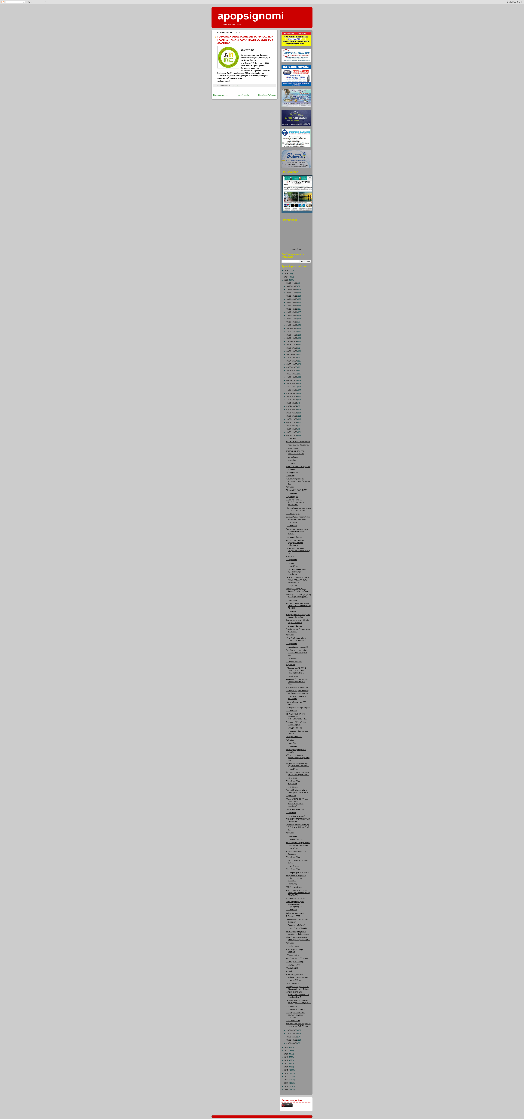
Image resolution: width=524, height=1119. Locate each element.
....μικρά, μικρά (292, 448)
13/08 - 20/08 (291, 348)
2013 (286, 1077)
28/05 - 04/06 (291, 384)
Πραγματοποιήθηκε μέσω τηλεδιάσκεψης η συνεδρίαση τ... (296, 571)
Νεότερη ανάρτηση (220, 95)
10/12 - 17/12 (291, 293)
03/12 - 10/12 (291, 296)
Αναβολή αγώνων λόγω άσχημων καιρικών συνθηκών (295, 1015)
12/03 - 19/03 (291, 419)
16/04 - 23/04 (291, 403)
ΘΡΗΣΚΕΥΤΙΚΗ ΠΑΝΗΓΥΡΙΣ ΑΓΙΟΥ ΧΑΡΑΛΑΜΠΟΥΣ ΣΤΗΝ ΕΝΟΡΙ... (297, 580)
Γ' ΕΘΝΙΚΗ (290, 476)
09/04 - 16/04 (291, 406)
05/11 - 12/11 (291, 309)
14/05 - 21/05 (291, 390)
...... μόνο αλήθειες (293, 980)
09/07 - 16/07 (291, 364)
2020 (286, 1054)
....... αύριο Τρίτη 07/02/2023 (297, 873)
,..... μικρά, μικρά (293, 514)
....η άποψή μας (292, 497)
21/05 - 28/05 (291, 387)
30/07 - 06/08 (291, 354)
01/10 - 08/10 (291, 325)
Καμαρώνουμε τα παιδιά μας (297, 687)
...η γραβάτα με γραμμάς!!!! (297, 647)
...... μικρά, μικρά (293, 787)
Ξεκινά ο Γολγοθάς (293, 983)
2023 (286, 280)
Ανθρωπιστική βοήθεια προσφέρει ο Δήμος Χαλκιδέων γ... (295, 542)
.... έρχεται (290, 563)
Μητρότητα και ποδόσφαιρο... (297, 958)
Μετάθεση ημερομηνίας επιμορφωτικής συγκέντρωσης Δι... (295, 904)
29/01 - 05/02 (291, 1030)
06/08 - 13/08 (291, 351)
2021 (286, 1051)
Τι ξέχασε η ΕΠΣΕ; (293, 916)
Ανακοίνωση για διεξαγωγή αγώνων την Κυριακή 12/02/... (297, 531)
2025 (286, 274)
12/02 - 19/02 (291, 432)
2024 (286, 277)
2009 (286, 1090)
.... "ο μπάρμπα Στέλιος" (295, 816)
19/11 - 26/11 (291, 303)
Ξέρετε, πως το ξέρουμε (295, 809)
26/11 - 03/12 (291, 299)
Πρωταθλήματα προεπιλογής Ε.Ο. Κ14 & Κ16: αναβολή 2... (297, 827)
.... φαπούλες (291, 743)
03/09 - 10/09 (291, 338)
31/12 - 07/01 (291, 283)
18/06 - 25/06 (291, 374)
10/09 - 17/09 (291, 335)
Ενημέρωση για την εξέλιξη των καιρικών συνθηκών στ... (296, 652)
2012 (286, 1080)
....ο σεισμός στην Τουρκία (296, 928)
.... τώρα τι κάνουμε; (294, 662)
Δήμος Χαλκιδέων (293, 857)
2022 (286, 1047)
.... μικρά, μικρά (292, 676)
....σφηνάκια (291, 438)
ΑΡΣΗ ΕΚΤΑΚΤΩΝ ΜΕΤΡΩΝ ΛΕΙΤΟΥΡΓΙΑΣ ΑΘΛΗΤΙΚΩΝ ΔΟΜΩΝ (298, 605)
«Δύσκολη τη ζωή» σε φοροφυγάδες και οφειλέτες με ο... (297, 757)
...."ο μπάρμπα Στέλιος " (295, 925)
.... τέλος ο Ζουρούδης (294, 962)
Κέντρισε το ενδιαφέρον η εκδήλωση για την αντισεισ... (296, 878)
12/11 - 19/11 (291, 306)
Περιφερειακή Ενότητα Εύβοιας (298, 708)
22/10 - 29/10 (291, 315)
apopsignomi (251, 16)
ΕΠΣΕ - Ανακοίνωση (294, 887)
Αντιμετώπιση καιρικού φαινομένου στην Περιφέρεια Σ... (298, 481)
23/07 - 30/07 (291, 358)
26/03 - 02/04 (291, 413)
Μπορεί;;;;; (290, 971)
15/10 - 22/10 (291, 319)
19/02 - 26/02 (291, 429)
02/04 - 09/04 (291, 410)
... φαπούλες (291, 796)
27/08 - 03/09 (291, 341)
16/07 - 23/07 (291, 361)
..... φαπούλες (291, 523)
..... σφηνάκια (291, 493)
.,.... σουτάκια (291, 526)
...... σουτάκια (291, 711)
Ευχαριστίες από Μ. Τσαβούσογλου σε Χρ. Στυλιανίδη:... (296, 502)
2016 (286, 1067)
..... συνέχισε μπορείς (294, 839)
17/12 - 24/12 (291, 289)
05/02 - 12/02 (291, 435)
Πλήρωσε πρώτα (292, 955)
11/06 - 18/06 (291, 377)
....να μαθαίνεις (292, 457)
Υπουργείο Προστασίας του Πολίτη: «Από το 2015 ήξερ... (296, 681)
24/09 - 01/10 (291, 328)
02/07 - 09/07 (291, 367)
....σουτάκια (290, 463)
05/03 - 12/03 (291, 423)
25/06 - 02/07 (291, 371)
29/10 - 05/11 (291, 312)
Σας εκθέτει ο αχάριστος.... (296, 898)
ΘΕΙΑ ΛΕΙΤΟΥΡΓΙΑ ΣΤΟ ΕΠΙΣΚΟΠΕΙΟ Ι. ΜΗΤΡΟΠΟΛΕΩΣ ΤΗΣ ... (297, 716)
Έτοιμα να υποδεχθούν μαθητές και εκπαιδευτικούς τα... (298, 551)
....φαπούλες (291, 460)
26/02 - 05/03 (291, 426)
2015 (286, 1070)
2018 (286, 1060)
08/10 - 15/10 (291, 322)
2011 (286, 1083)
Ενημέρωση (290, 665)
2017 (286, 1064)
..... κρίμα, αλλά (292, 946)
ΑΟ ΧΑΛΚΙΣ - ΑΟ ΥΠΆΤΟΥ (296, 490)
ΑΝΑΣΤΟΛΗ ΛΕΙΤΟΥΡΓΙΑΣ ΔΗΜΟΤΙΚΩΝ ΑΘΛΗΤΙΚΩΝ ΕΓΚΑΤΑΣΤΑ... (298, 892)
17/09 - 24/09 (291, 332)
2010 (286, 1086)
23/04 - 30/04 (291, 400)
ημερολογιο (296, 249)
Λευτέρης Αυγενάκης (294, 737)
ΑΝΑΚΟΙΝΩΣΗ (292, 968)
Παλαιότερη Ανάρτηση (267, 95)
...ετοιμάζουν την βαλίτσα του (297, 445)
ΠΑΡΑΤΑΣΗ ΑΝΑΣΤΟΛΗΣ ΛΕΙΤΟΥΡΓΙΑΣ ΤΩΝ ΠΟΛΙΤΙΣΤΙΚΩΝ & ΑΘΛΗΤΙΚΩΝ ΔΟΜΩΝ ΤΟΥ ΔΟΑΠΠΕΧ (245, 39)
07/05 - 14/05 (291, 393)
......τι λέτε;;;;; (291, 778)
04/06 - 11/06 (291, 380)
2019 (286, 1057)
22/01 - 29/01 (291, 1034)
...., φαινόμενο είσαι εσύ (295, 1009)
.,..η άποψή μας (292, 566)
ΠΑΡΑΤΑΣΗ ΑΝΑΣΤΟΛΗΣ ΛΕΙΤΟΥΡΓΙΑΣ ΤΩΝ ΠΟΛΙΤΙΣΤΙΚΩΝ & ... (296, 670)
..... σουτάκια (291, 611)
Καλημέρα (290, 487)
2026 (286, 271)
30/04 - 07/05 (291, 397)
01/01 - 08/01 (291, 1043)
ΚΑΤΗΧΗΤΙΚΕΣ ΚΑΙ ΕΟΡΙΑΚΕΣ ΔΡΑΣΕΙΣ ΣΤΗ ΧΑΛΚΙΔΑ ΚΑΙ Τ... (297, 994)
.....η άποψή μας (292, 658)
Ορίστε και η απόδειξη (294, 913)
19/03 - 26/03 (291, 416)
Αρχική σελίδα (243, 95)
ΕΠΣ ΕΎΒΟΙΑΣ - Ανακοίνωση (298, 442)
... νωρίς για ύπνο (293, 965)
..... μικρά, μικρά (292, 585)
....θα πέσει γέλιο (293, 1021)
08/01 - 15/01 (291, 1040)
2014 (286, 1073)
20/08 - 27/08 (291, 345)
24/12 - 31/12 (291, 286)
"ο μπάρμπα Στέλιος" (294, 472)
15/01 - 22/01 (291, 1037)
